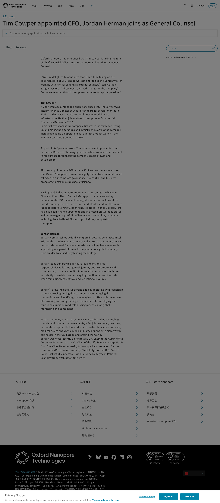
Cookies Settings (147, 496)
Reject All (168, 496)
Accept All (189, 496)
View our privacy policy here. (106, 500)
